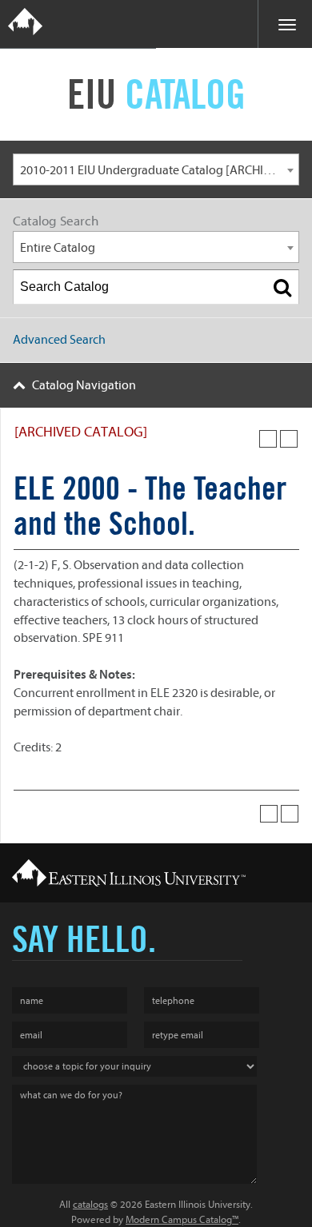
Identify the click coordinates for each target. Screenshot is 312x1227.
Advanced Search (59, 340)
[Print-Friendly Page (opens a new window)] (268, 439)
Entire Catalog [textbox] (57, 248)
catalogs (90, 1204)
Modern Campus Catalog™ (182, 1219)
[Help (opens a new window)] (289, 439)
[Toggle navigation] (285, 24)
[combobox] (156, 169)
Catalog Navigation (84, 385)
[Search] (282, 287)
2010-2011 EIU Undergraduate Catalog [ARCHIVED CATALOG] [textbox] (159, 170)
